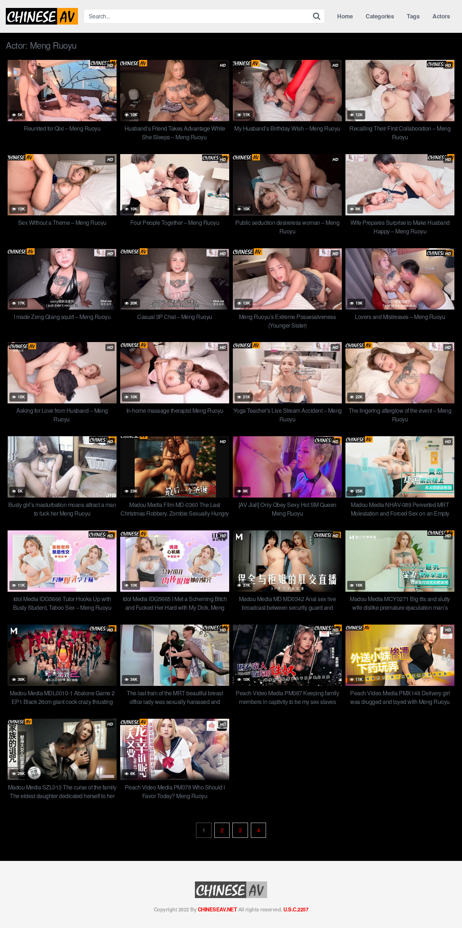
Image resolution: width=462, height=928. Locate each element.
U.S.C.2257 (295, 909)
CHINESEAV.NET (217, 909)
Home (345, 16)
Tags (413, 16)
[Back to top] (442, 905)
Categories (380, 16)
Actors (441, 16)
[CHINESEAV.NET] (42, 16)
